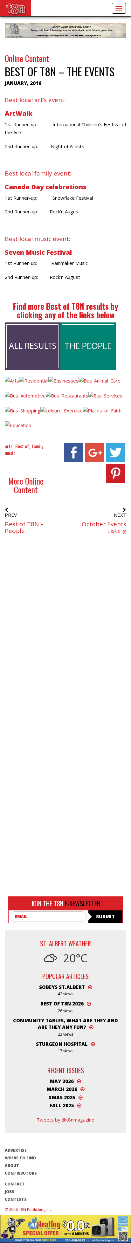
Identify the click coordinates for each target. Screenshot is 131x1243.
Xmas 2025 (61, 1097)
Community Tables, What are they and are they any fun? (65, 1023)
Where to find (20, 1158)
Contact (15, 1184)
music (10, 452)
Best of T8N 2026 (62, 1003)
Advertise (16, 1150)
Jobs (9, 1191)
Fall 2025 (62, 1105)
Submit (105, 916)
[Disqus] (65, 637)
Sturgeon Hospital (62, 1044)
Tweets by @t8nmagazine (65, 1119)
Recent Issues (65, 1070)
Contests (16, 1199)
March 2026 (62, 1089)
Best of (22, 446)
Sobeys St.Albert (62, 987)
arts (8, 446)
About (12, 1165)
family (37, 446)
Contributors (21, 1173)
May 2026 (62, 1081)
